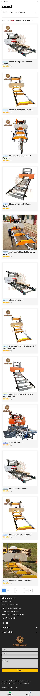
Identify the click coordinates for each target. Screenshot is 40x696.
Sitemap (4, 687)
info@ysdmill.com (12, 611)
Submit (20, 670)
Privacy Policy (13, 687)
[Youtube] (7, 623)
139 (26, 590)
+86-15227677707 (15, 608)
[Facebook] (3, 623)
